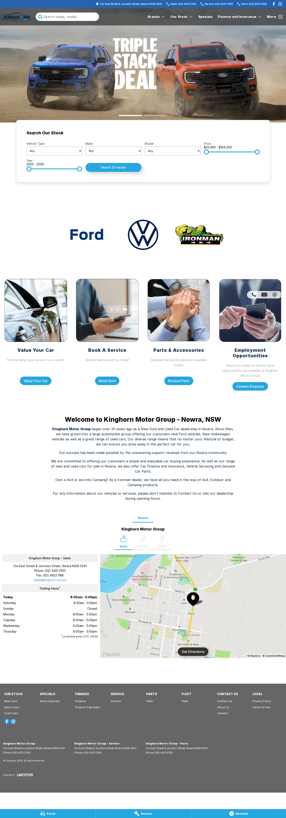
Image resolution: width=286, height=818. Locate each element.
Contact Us (224, 701)
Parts (149, 701)
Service (116, 701)
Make (89, 143)
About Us (223, 707)
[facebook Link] (273, 4)
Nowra (143, 518)
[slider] (206, 151)
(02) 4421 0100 (55, 570)
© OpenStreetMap (274, 655)
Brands (154, 17)
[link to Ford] (87, 234)
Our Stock (179, 17)
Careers (222, 713)
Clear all (251, 134)
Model (149, 143)
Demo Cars (11, 707)
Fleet (185, 701)
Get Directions (193, 652)
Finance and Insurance (237, 17)
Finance (80, 701)
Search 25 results (113, 167)
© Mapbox (254, 655)
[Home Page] (17, 16)
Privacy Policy (262, 701)
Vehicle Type (35, 143)
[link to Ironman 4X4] (199, 234)
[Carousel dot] (130, 115)
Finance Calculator (87, 707)
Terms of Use (261, 707)
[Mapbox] (111, 654)
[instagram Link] (280, 4)
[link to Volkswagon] (143, 234)
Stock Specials (50, 701)
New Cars (10, 701)
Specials (205, 17)
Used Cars (11, 713)
